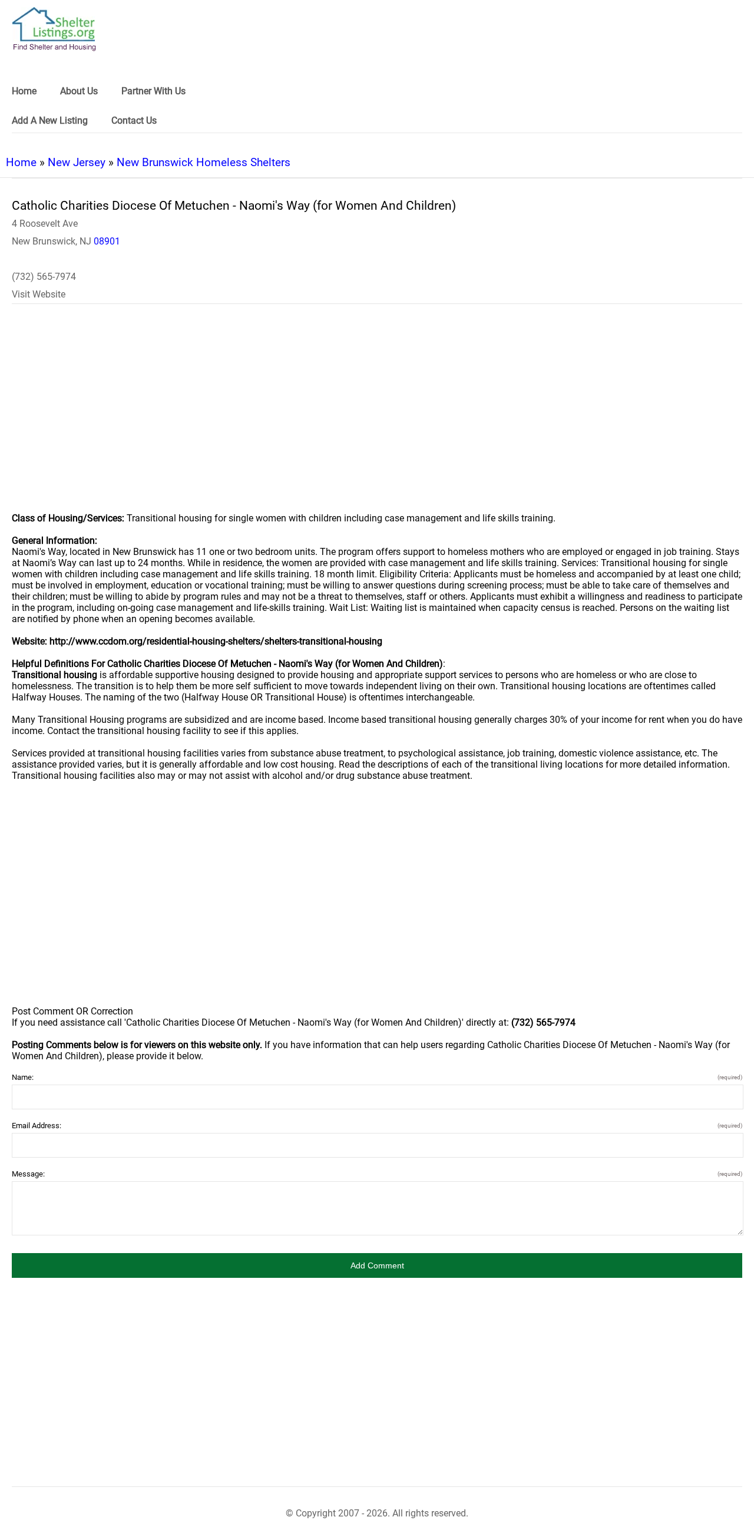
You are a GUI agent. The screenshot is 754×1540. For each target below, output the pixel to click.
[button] (377, 1265)
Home (21, 162)
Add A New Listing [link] (50, 120)
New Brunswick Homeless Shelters (203, 162)
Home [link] (24, 91)
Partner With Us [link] (153, 91)
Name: (377, 1077)
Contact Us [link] (134, 120)
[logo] (54, 29)
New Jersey (76, 162)
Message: (377, 1173)
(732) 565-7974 (44, 276)
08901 (107, 241)
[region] (377, 416)
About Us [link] (79, 91)
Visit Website (38, 294)
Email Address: (377, 1125)
